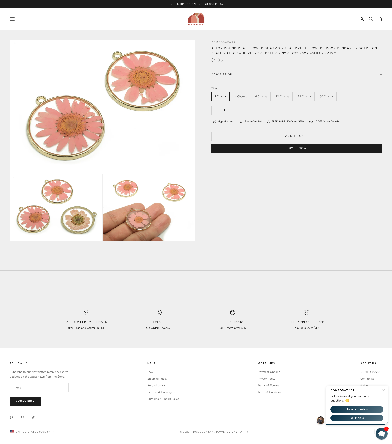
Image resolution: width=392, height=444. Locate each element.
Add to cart (296, 136)
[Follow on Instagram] (12, 417)
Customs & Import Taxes (163, 399)
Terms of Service (268, 385)
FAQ (150, 372)
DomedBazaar (223, 42)
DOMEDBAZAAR (371, 372)
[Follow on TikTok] (33, 417)
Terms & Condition (270, 392)
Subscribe (25, 401)
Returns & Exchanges (161, 392)
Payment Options (269, 372)
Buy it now (296, 148)
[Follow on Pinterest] (22, 417)
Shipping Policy (157, 379)
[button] (382, 434)
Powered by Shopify (232, 431)
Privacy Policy (266, 379)
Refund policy (156, 385)
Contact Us (367, 379)
